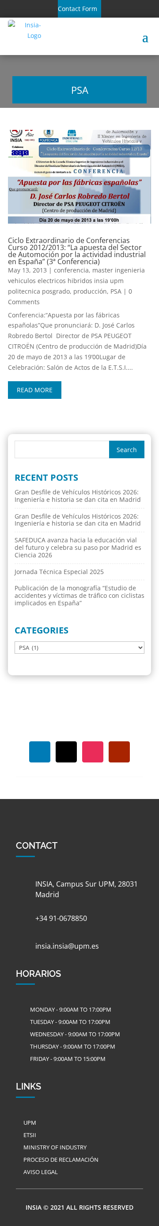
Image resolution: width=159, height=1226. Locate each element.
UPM (29, 1123)
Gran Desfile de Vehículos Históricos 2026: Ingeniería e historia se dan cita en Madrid (78, 496)
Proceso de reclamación (60, 1159)
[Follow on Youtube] (119, 751)
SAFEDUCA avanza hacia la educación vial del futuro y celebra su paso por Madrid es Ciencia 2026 (78, 547)
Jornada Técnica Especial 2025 (59, 571)
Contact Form (77, 8)
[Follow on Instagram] (92, 751)
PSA (115, 291)
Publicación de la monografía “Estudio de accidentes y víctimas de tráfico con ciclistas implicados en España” (79, 595)
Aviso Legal (40, 1172)
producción (90, 291)
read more (35, 390)
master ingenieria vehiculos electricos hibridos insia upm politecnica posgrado (76, 280)
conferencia (71, 270)
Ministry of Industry (55, 1147)
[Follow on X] (66, 751)
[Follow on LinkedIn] (39, 751)
